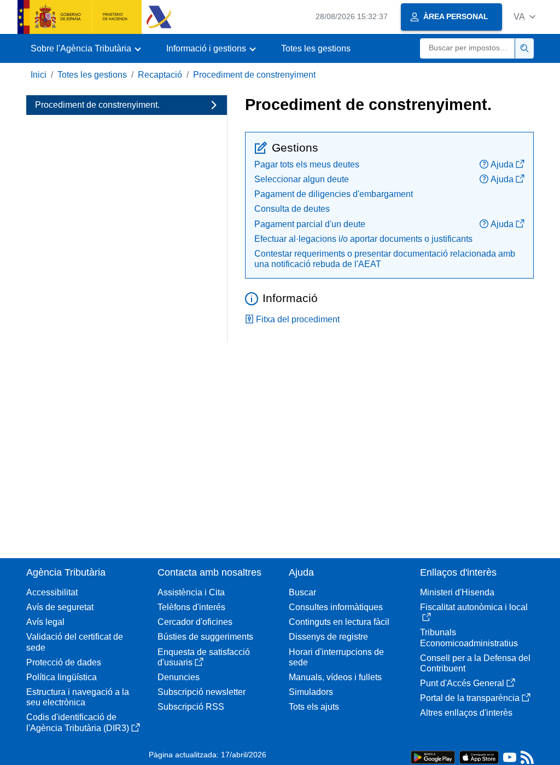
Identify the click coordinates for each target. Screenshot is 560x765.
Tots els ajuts (314, 706)
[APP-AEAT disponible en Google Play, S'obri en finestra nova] (433, 756)
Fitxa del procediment (298, 319)
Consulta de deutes (292, 208)
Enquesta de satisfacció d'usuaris (204, 657)
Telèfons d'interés (191, 607)
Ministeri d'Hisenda (457, 592)
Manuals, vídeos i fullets (335, 677)
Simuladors (311, 692)
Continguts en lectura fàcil (339, 622)
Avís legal (45, 622)
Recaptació (160, 74)
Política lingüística (61, 677)
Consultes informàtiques (336, 607)
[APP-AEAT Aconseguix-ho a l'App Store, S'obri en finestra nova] (479, 756)
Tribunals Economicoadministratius (469, 637)
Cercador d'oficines (195, 622)
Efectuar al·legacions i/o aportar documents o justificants (363, 239)
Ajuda (502, 164)
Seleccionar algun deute (301, 179)
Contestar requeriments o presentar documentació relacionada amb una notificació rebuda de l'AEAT (384, 259)
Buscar (302, 592)
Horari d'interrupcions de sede (336, 657)
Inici (38, 74)
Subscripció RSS (191, 706)
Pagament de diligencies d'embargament (333, 194)
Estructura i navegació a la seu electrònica (77, 697)
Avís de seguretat (60, 607)
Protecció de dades (63, 662)
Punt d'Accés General (462, 683)
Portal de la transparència (470, 698)
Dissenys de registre (328, 636)
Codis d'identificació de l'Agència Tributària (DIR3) (77, 722)
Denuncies (179, 677)
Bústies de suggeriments (205, 636)
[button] (524, 16)
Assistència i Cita (191, 592)
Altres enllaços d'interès (466, 712)
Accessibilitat (52, 592)
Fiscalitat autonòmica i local (474, 607)
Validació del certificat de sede (74, 642)
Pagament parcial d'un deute (309, 224)
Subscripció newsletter (202, 692)
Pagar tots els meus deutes (306, 164)
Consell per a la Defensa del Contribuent (475, 663)
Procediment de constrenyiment (254, 74)
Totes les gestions (316, 48)
